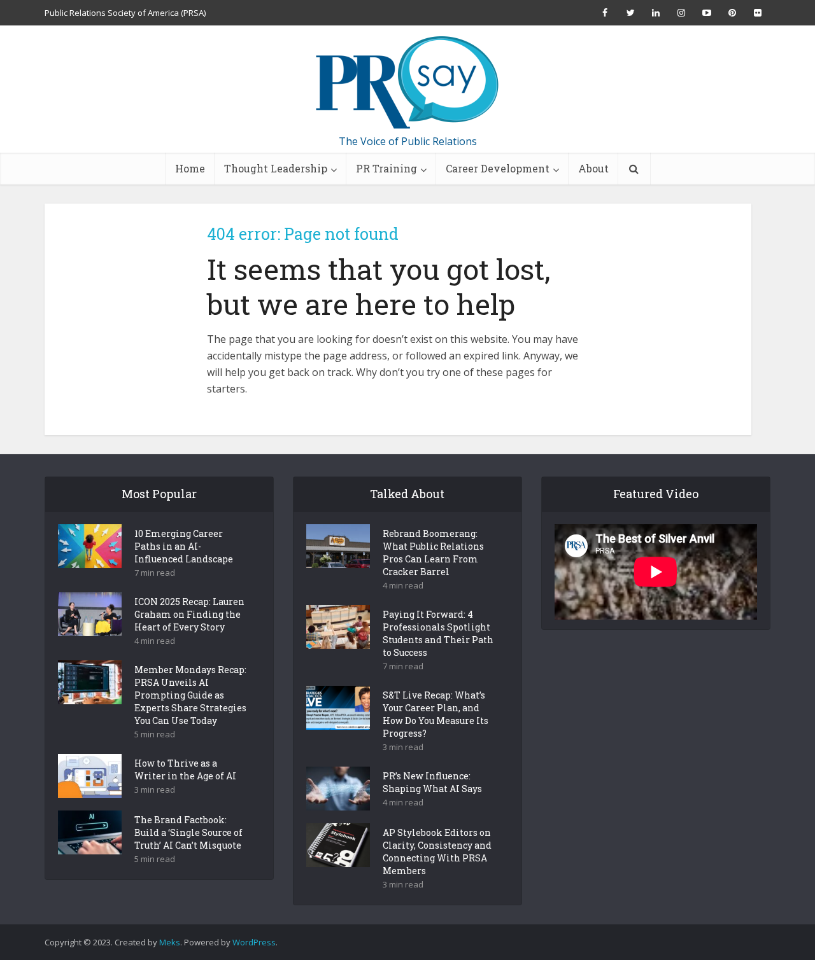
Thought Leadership (275, 168)
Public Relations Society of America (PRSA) (125, 12)
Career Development (497, 168)
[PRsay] (407, 82)
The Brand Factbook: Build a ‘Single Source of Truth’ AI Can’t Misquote (188, 832)
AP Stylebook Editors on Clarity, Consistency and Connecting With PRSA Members (437, 851)
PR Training (386, 168)
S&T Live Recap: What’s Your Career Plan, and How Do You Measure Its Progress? (435, 714)
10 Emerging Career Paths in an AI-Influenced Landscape (183, 546)
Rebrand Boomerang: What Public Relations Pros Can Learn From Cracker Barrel (433, 552)
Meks (169, 942)
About (593, 168)
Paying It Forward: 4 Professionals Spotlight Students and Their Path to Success (438, 633)
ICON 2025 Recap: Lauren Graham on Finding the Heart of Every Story (189, 614)
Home (190, 168)
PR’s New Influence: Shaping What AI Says (432, 782)
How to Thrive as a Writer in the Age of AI (185, 769)
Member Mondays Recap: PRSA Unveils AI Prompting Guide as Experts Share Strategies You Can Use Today (190, 695)
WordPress (254, 942)
